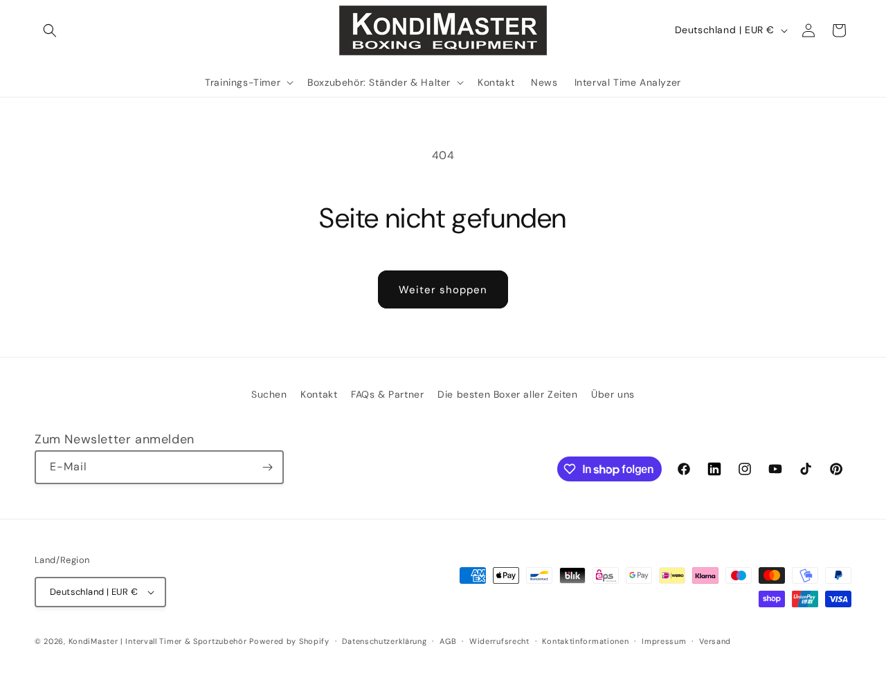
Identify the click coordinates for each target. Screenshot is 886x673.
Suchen (269, 394)
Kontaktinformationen (585, 641)
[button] (50, 30)
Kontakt (318, 394)
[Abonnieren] (267, 467)
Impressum (664, 641)
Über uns (613, 394)
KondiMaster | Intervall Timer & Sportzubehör (158, 641)
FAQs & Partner (387, 394)
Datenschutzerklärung (384, 641)
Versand (715, 641)
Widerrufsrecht (499, 641)
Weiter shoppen (443, 290)
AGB (448, 641)
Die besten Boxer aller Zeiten (507, 394)
